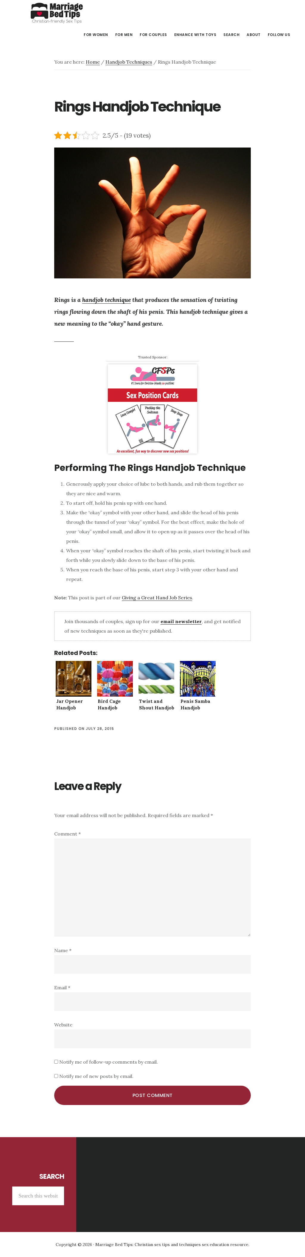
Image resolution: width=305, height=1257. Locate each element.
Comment (67, 834)
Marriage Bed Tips (56, 13)
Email (62, 987)
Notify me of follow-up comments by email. (108, 1062)
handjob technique (106, 299)
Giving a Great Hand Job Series (157, 598)
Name (62, 950)
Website (63, 1025)
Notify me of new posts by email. (96, 1076)
